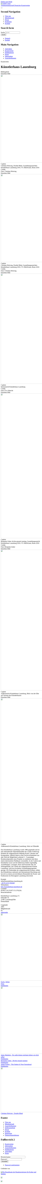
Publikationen (9, 52)
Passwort (4, 1159)
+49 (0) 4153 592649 (8, 883)
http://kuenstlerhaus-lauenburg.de (11, 887)
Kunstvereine (9, 51)
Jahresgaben (9, 56)
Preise (7, 54)
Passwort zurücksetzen (12, 1165)
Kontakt (7, 23)
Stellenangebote (10, 1128)
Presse (7, 20)
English (7, 40)
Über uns (8, 16)
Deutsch (7, 38)
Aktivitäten (8, 49)
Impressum (8, 1133)
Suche (3, 32)
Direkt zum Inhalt (6, 2)
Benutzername (5, 1157)
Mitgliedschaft (9, 18)
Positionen (8, 22)
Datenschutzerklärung (12, 1135)
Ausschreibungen (10, 58)
